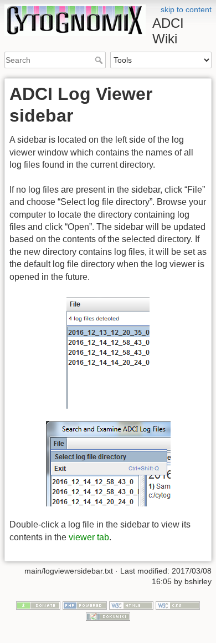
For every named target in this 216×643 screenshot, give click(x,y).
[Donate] (38, 604)
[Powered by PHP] (85, 604)
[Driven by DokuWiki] (108, 615)
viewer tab (89, 537)
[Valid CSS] (178, 604)
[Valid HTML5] (131, 604)
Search (100, 60)
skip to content (186, 9)
